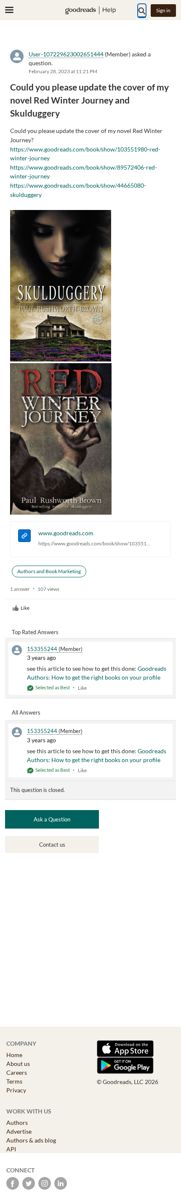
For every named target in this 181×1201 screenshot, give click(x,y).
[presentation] (24, 537)
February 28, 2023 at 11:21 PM (63, 71)
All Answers (26, 712)
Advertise (19, 1131)
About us (18, 1063)
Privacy (16, 1090)
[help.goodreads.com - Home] (90, 10)
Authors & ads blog (31, 1140)
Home (14, 1054)
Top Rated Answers (35, 632)
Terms (14, 1081)
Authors (17, 1122)
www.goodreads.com (65, 533)
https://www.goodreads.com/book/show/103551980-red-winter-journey (94, 543)
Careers (16, 1072)
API (11, 1149)
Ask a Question (52, 819)
